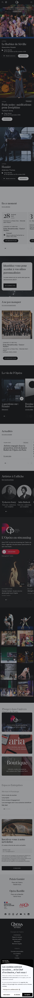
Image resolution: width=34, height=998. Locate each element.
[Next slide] (31, 248)
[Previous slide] (28, 248)
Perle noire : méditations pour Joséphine (9, 506)
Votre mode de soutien (9, 795)
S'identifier (17, 11)
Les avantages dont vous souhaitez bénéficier (16, 803)
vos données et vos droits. (23, 861)
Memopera (17, 941)
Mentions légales (17, 944)
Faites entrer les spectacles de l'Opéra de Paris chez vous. (17, 726)
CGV (17, 956)
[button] (5, 248)
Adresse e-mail (6, 850)
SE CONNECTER (10, 286)
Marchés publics (17, 939)
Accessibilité (17, 953)
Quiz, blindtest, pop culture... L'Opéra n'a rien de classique (17, 748)
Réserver (23, 56)
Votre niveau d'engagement (11, 800)
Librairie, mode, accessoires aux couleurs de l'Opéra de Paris (17, 770)
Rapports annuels (17, 937)
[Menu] (31, 2)
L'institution (17, 935)
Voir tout (5, 805)
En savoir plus (11, 241)
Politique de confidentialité (10, 989)
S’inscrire (17, 868)
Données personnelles (17, 951)
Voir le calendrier (6, 207)
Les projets (5, 798)
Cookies (17, 958)
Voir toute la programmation (9, 305)
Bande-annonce (10, 56)
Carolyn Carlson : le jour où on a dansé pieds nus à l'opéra (12, 592)
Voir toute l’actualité (7, 434)
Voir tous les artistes (8, 480)
